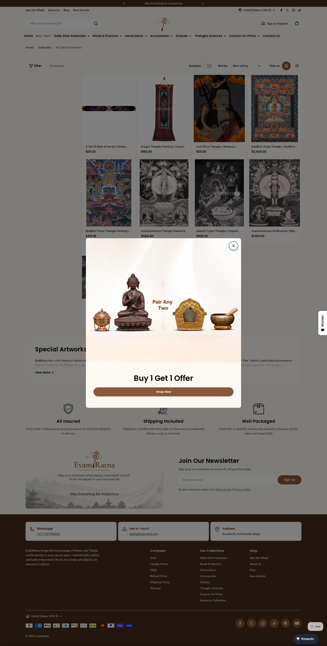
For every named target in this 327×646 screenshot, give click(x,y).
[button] (76, 610)
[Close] (233, 246)
